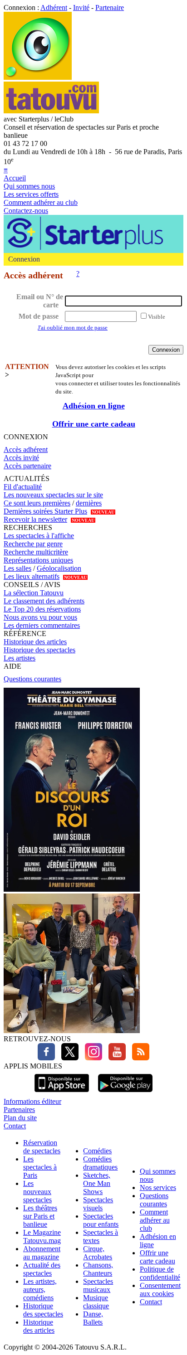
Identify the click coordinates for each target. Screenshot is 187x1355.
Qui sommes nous (29, 186)
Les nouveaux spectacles (37, 1192)
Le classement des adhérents (44, 601)
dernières (89, 503)
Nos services (158, 1187)
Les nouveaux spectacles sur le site (53, 495)
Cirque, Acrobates (97, 1253)
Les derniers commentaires (42, 625)
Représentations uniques (38, 560)
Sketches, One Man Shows (96, 1183)
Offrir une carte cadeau (93, 423)
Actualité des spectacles (41, 1269)
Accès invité (21, 457)
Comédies (97, 1151)
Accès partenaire (27, 466)
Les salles (17, 568)
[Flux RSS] (138, 1058)
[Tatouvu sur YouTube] (115, 1058)
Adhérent (53, 7)
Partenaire (109, 7)
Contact (15, 1126)
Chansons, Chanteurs (98, 1269)
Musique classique (96, 1302)
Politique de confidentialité (160, 1273)
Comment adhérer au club (41, 202)
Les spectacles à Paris (40, 1167)
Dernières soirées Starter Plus (45, 511)
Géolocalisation (59, 568)
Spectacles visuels (98, 1204)
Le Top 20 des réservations (42, 609)
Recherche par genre (33, 544)
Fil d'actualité (23, 487)
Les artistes (19, 658)
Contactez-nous (26, 210)
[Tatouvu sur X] (68, 1058)
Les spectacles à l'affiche (39, 535)
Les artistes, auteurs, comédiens (40, 1289)
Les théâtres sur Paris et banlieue (40, 1216)
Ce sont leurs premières (37, 503)
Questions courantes (32, 679)
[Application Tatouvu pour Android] (125, 1093)
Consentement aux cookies (160, 1289)
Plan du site (20, 1118)
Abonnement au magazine (41, 1253)
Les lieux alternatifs (31, 576)
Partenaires (19, 1109)
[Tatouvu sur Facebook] (46, 1058)
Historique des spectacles (39, 650)
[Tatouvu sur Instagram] (91, 1058)
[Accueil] (38, 77)
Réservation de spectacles (41, 1147)
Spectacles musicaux (98, 1285)
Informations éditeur (32, 1101)
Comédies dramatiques (100, 1163)
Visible (156, 316)
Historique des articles (35, 642)
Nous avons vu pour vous (40, 617)
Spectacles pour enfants (100, 1220)
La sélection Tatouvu (34, 593)
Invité (81, 7)
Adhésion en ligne (94, 405)
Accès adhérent (26, 449)
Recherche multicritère (36, 552)
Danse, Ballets (93, 1318)
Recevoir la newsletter (35, 519)
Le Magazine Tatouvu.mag (42, 1236)
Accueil (15, 178)
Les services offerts (31, 194)
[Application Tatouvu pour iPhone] (62, 1093)
